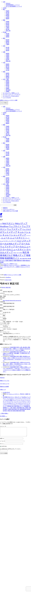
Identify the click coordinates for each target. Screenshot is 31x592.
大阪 (21, 258)
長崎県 (7, 83)
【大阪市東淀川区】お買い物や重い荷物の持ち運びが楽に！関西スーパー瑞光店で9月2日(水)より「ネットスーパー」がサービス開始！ (16, 349)
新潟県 (7, 33)
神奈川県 (8, 30)
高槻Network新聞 (4, 386)
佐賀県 (7, 82)
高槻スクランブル (4, 380)
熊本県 (7, 85)
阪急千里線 (22, 410)
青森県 (7, 11)
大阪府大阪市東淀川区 (13, 409)
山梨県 (7, 35)
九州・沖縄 (6, 79)
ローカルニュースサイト (14, 249)
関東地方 (19, 260)
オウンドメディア (8, 232)
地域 (15, 406)
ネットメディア (11, 241)
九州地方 (20, 252)
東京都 (7, 29)
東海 (4, 38)
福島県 (7, 18)
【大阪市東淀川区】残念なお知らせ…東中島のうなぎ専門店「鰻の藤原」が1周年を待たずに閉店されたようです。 (16, 353)
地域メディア (19, 255)
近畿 (4, 52)
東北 (4, 9)
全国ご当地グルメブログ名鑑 (10, 210)
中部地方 (14, 252)
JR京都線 (5, 397)
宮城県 (7, 14)
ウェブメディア (14, 229)
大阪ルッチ (3, 389)
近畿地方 (10, 260)
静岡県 (7, 41)
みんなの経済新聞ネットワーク (14, 6)
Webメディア (21, 223)
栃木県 (7, 23)
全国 (4, 1)
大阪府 (7, 56)
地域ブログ (7, 255)
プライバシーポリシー (8, 209)
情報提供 (5, 207)
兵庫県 (7, 58)
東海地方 (3, 260)
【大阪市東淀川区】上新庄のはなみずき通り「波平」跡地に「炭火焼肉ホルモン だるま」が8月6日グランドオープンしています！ (16, 364)
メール (2, 441)
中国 (4, 62)
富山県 (7, 47)
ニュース (5, 238)
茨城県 (7, 21)
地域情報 (26, 406)
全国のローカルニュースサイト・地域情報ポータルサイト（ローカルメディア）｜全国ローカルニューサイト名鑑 (15, 267)
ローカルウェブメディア (22, 403)
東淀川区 (10, 410)
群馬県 (7, 24)
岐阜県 (7, 39)
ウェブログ (26, 229)
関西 (23, 260)
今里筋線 (9, 406)
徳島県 (7, 73)
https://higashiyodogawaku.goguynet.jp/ (12, 300)
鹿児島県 (8, 90)
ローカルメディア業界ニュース (11, 93)
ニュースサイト (17, 238)
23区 (1, 223)
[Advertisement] (15, 523)
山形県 (7, 17)
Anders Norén (8, 279)
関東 (4, 20)
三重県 (7, 44)
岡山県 (7, 67)
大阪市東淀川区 (20, 407)
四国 (4, 71)
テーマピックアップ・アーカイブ (11, 94)
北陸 (4, 46)
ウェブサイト (15, 226)
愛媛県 (7, 76)
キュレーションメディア (14, 235)
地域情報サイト (11, 258)
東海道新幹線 (23, 409)
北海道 (4, 8)
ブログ (19, 241)
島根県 (7, 64)
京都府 (7, 55)
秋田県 (7, 15)
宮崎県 (7, 88)
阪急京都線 (16, 410)
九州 (17, 252)
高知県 (7, 77)
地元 (24, 252)
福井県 (7, 50)
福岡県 (7, 80)
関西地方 (27, 260)
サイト (1, 443)
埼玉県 (7, 26)
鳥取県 (7, 65)
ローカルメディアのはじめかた (11, 96)
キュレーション (17, 400)
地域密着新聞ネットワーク (13, 4)
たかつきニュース (4, 383)
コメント (3, 426)
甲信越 (4, 32)
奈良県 (7, 59)
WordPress (4, 226)
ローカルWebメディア (10, 244)
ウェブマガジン (11, 398)
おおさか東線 (8, 400)
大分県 (7, 87)
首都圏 (1, 262)
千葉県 (7, 27)
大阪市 (14, 407)
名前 (2, 438)
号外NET (8, 3)
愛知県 (7, 42)
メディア (26, 241)
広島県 (7, 68)
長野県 (7, 36)
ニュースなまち (7, 97)
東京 (26, 258)
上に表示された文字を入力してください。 (11, 449)
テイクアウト (10, 401)
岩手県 (7, 12)
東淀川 (6, 410)
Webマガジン (8, 223)
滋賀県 (7, 53)
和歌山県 (8, 61)
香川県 (7, 74)
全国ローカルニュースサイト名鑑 (8, 100)
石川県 (7, 49)
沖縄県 (7, 91)
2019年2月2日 (6, 392)
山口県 (7, 70)
